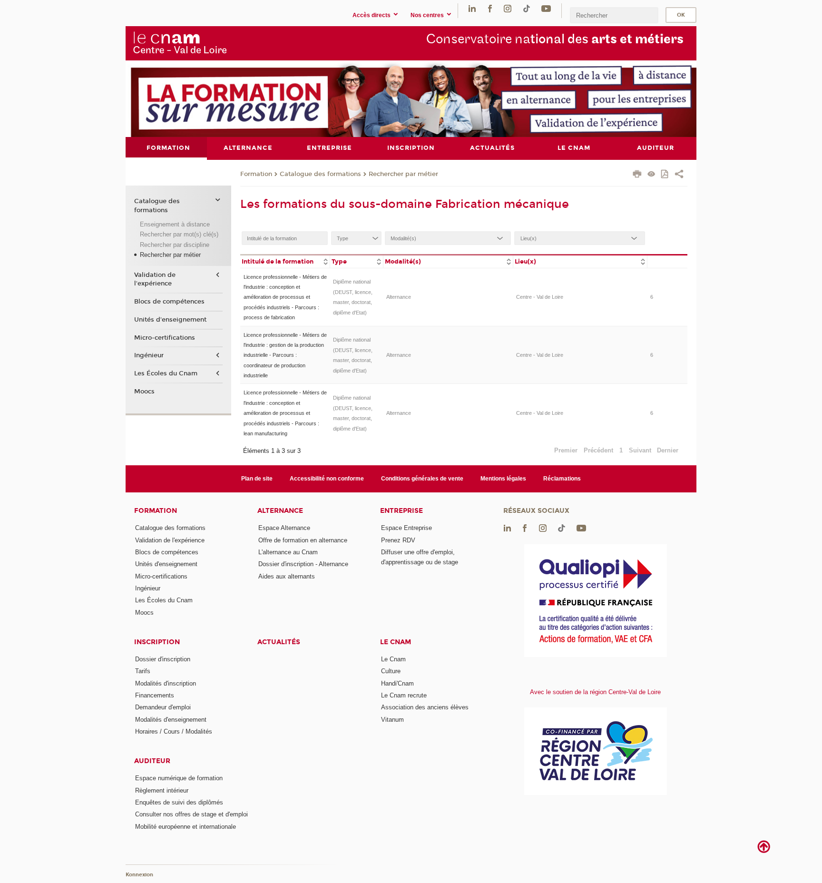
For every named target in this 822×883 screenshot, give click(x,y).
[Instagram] (507, 8)
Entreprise (401, 511)
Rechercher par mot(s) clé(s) (179, 234)
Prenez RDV (398, 540)
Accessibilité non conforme (327, 478)
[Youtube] (546, 8)
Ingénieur (149, 355)
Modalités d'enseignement (170, 719)
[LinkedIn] (472, 8)
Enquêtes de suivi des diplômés (179, 802)
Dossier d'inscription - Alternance (303, 564)
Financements (154, 695)
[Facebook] (490, 8)
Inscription (157, 642)
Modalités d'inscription (165, 683)
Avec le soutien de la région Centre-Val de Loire (595, 692)
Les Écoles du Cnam (165, 373)
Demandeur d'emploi (163, 707)
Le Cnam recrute (404, 695)
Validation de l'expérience (155, 279)
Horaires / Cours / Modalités (173, 731)
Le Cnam (395, 642)
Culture (391, 671)
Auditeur (152, 761)
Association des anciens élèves (425, 707)
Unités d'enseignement (170, 320)
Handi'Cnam (397, 683)
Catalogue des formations (320, 174)
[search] (614, 15)
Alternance (398, 297)
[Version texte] (651, 174)
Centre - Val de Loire (539, 297)
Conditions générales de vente (422, 478)
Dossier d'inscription (162, 659)
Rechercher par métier (403, 174)
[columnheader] (285, 261)
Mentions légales (503, 478)
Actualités (278, 642)
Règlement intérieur (161, 790)
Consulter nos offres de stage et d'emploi (191, 814)
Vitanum (392, 719)
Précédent (598, 450)
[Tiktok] (526, 8)
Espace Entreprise (406, 527)
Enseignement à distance (175, 224)
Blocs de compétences (169, 301)
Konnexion (139, 875)
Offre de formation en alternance (302, 540)
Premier (565, 450)
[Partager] (679, 175)
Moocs (144, 391)
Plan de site (257, 478)
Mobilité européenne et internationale (185, 826)
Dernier (667, 450)
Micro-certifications (164, 338)
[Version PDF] (665, 174)
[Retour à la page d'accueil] (179, 42)
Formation (256, 174)
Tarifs (142, 671)
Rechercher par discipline (174, 244)
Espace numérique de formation (179, 778)
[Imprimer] (637, 175)
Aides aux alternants (286, 576)
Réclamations (562, 478)
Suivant (640, 450)
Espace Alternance (284, 527)
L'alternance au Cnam (288, 552)
